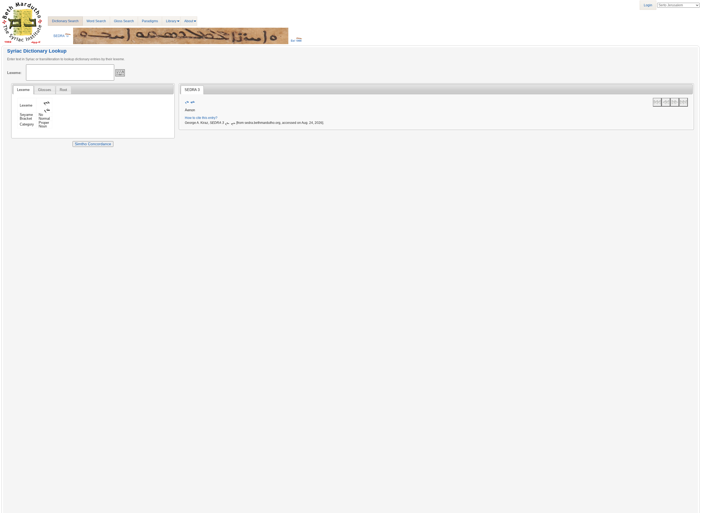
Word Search (96, 21)
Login (648, 5)
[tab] (23, 90)
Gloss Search (124, 21)
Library (171, 21)
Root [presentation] (63, 90)
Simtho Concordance (93, 144)
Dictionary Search (65, 21)
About (188, 21)
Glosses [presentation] (44, 90)
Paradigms (150, 21)
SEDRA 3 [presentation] (192, 90)
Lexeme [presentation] (23, 90)
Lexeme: (14, 73)
